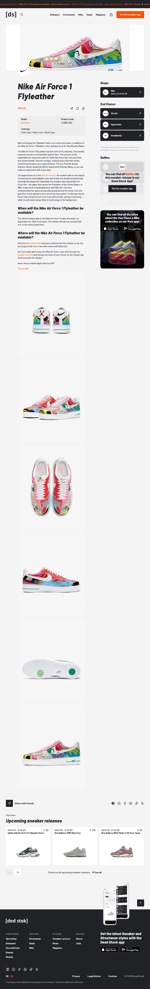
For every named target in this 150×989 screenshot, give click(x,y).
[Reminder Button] (77, 108)
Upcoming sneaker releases (34, 820)
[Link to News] (21, 14)
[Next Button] (17, 872)
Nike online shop (33, 243)
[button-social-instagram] (119, 803)
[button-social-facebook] (125, 803)
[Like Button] (83, 108)
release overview (25, 255)
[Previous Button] (9, 872)
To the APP (23, 268)
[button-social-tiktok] (136, 803)
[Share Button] (71, 108)
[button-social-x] (142, 803)
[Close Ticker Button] (142, 4)
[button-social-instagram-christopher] (113, 803)
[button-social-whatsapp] (130, 803)
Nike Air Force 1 (49, 175)
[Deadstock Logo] (11, 15)
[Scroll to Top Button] (140, 902)
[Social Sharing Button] (9, 803)
